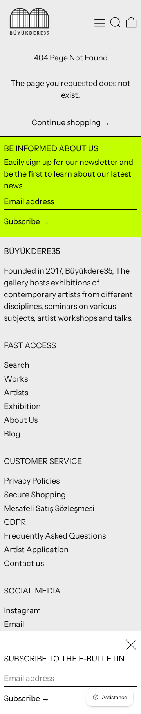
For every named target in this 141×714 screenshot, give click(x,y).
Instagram (22, 610)
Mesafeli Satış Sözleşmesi (49, 508)
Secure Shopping (35, 494)
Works (16, 378)
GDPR (15, 522)
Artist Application (36, 549)
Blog (12, 433)
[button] (115, 22)
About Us (21, 420)
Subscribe (22, 221)
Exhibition (22, 406)
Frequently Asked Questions (55, 536)
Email (14, 624)
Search (16, 365)
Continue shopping (66, 122)
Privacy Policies (32, 481)
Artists (16, 392)
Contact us (24, 563)
